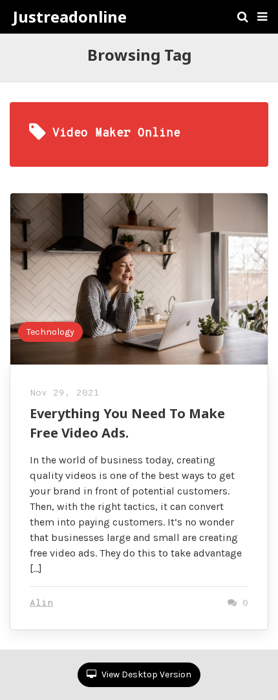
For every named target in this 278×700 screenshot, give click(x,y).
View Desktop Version (145, 674)
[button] (262, 17)
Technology (50, 331)
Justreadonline (70, 17)
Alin (41, 603)
